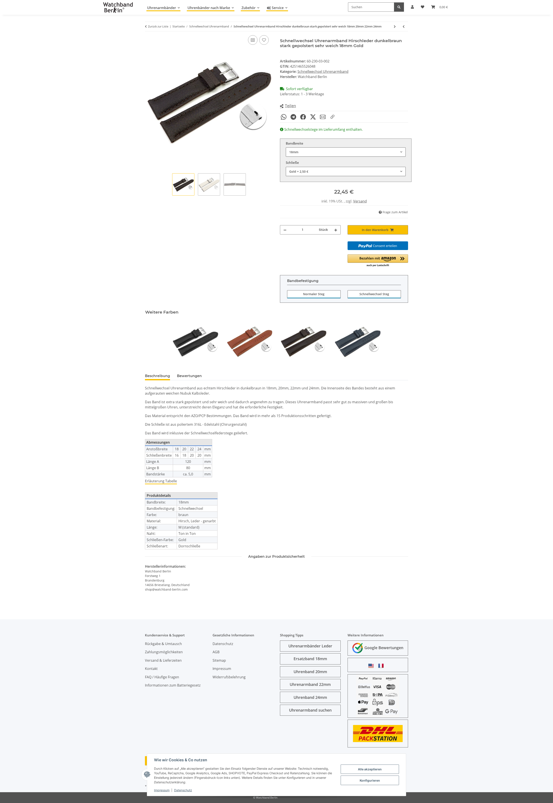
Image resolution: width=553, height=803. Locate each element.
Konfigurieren (370, 780)
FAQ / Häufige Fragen (162, 677)
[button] (288, 106)
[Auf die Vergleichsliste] (252, 40)
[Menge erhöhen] (335, 229)
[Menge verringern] (285, 229)
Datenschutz (183, 790)
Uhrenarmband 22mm (310, 684)
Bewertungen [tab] (189, 376)
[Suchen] (399, 7)
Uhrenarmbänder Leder (310, 645)
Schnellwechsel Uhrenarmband (322, 71)
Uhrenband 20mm (310, 671)
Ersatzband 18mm (310, 658)
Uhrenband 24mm (310, 697)
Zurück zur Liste (158, 26)
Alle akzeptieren (370, 769)
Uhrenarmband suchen (310, 710)
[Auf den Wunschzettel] (264, 40)
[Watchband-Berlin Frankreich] (382, 665)
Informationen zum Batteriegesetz (172, 685)
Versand (360, 201)
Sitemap (219, 660)
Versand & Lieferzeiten (163, 660)
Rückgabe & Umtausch (163, 643)
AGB (216, 652)
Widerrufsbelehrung (229, 677)
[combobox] (346, 152)
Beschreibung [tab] (157, 376)
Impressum (162, 790)
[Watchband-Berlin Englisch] (372, 665)
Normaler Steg (313, 294)
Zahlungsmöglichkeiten (164, 652)
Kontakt (151, 668)
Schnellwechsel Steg (374, 294)
